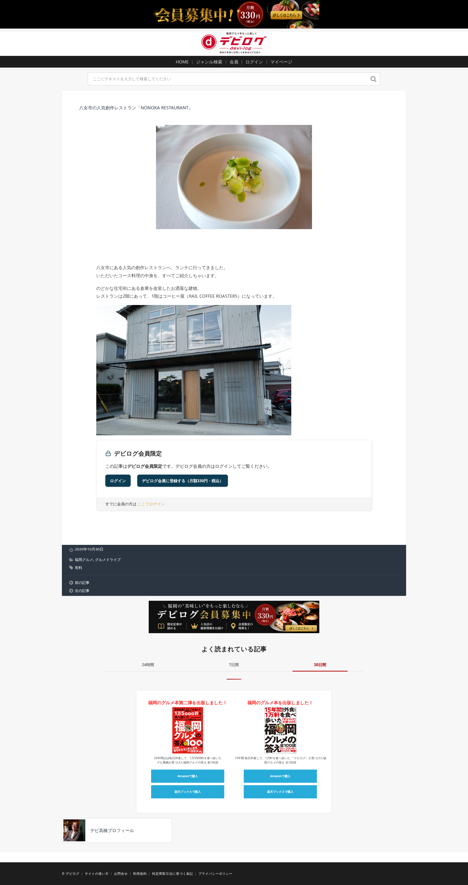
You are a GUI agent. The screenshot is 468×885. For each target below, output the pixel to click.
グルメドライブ (108, 559)
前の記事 (82, 582)
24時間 (148, 664)
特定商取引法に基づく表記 (172, 873)
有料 (78, 567)
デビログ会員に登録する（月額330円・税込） (182, 480)
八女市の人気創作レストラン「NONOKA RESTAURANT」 (136, 108)
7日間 (234, 664)
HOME (182, 62)
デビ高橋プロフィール (112, 830)
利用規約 (140, 873)
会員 (234, 62)
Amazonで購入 (187, 776)
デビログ (72, 873)
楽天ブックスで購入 (188, 792)
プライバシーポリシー (215, 873)
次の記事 (82, 590)
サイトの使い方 (97, 873)
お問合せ (121, 873)
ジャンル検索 (209, 62)
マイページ (281, 62)
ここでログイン (151, 504)
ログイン (254, 62)
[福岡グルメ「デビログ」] (234, 43)
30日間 (320, 664)
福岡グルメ (84, 559)
